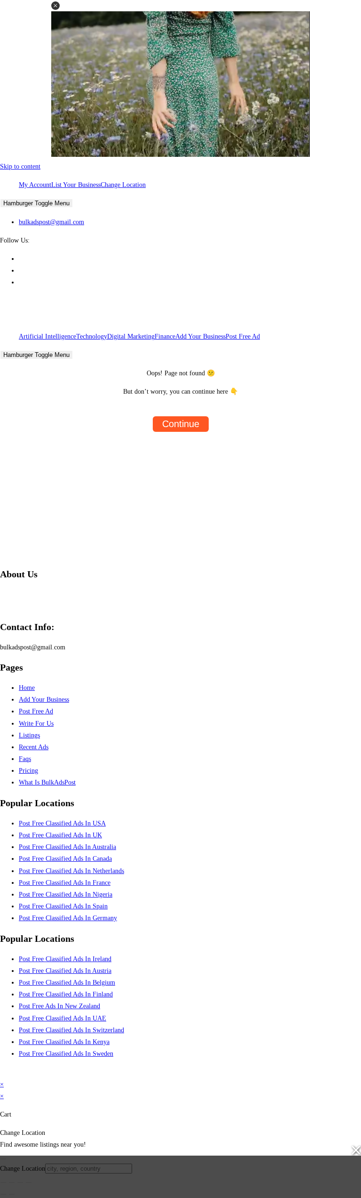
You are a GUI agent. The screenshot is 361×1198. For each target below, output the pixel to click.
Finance (165, 336)
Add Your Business (200, 336)
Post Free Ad (243, 336)
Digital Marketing (131, 336)
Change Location (123, 184)
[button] (55, 5)
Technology (91, 336)
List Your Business (76, 184)
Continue (180, 424)
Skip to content (20, 166)
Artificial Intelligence (47, 336)
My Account (35, 184)
